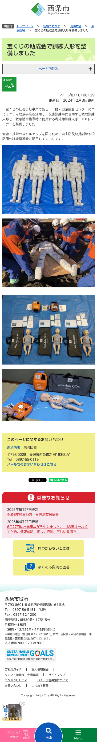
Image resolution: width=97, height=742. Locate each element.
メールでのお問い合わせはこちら (32, 464)
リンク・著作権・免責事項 (22, 674)
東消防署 (13, 447)
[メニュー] (72, 735)
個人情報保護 (40, 669)
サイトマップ (56, 674)
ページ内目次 (48, 68)
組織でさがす (51, 26)
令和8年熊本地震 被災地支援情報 (33, 514)
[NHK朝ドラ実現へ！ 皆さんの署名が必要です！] (11, 712)
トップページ (24, 26)
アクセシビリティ (16, 680)
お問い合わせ (13, 685)
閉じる (22, 703)
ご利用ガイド (13, 669)
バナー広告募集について (52, 680)
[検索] (48, 732)
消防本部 (75, 26)
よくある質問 (40, 685)
